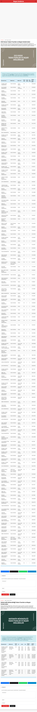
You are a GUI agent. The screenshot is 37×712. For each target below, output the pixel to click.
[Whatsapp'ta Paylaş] (23, 571)
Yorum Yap (4, 575)
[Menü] (1, 1)
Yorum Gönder (5, 594)
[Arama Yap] (35, 1)
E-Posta (3, 591)
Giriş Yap (12, 594)
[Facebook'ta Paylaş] (5, 571)
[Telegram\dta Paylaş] (32, 571)
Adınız (3, 588)
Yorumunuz (4, 581)
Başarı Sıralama (18, 1)
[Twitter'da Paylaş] (14, 571)
